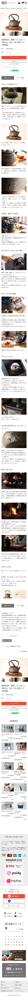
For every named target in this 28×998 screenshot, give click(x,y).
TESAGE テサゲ (18, 734)
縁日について (4, 985)
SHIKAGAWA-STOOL (7, 793)
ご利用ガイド (18, 982)
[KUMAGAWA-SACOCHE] (20, 806)
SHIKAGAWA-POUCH (7, 811)
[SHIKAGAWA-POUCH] (7, 806)
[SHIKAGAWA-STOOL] (7, 787)
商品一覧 (3, 982)
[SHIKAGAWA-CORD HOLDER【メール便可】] (20, 746)
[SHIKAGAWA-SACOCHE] (7, 766)
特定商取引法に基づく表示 (6, 990)
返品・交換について (5, 988)
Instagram (9, 913)
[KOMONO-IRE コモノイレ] (7, 746)
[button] (26, 21)
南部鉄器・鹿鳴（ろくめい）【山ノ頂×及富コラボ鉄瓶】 (20, 773)
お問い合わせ (18, 988)
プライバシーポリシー (19, 990)
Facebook (20, 913)
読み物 (25, 8)
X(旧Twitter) (10, 916)
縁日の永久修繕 (18, 985)
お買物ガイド (14, 9)
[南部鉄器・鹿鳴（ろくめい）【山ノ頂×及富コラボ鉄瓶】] (20, 766)
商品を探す (2, 8)
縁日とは (8, 8)
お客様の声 (19, 8)
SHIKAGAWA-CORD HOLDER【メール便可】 (19, 753)
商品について (7, 77)
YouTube (20, 916)
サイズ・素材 (20, 77)
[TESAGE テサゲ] (20, 728)
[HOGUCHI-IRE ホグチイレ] (7, 728)
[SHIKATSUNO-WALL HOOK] (20, 787)
